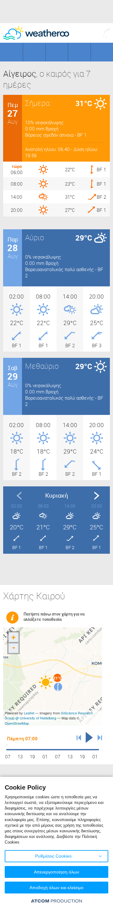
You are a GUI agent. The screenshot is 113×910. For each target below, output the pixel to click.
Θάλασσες (79, 52)
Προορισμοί (57, 52)
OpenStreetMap (17, 723)
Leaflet (29, 712)
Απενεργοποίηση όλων (56, 871)
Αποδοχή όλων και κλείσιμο (56, 887)
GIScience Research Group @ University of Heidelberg (49, 715)
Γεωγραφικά (11, 52)
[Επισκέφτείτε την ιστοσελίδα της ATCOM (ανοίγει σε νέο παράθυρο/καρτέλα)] (56, 900)
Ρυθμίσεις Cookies (53, 856)
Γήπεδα (34, 52)
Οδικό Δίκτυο (102, 52)
